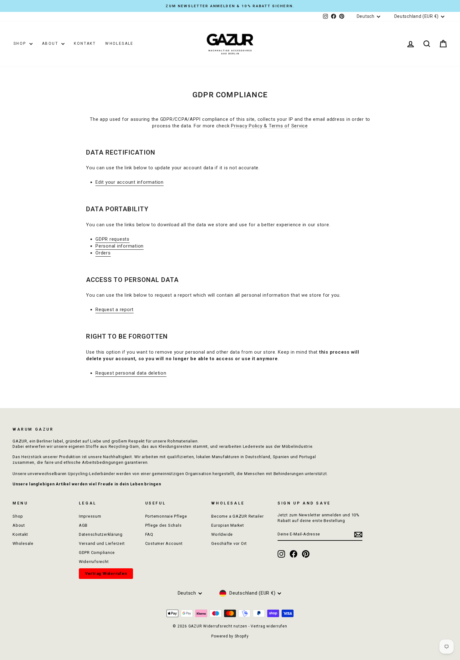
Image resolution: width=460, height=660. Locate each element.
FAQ (149, 534)
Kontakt (85, 43)
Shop (20, 43)
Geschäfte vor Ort (229, 543)
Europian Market (227, 525)
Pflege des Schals (163, 525)
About (51, 43)
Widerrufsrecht (94, 561)
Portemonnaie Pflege (166, 516)
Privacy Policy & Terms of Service (269, 126)
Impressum (90, 516)
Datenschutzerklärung (101, 534)
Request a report (114, 309)
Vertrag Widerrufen (106, 573)
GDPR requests (112, 239)
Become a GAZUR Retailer (237, 516)
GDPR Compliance (97, 552)
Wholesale (119, 43)
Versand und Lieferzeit (102, 543)
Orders (103, 253)
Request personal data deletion (130, 373)
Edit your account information (129, 182)
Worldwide (222, 534)
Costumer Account (164, 543)
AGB (83, 525)
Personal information (119, 246)
